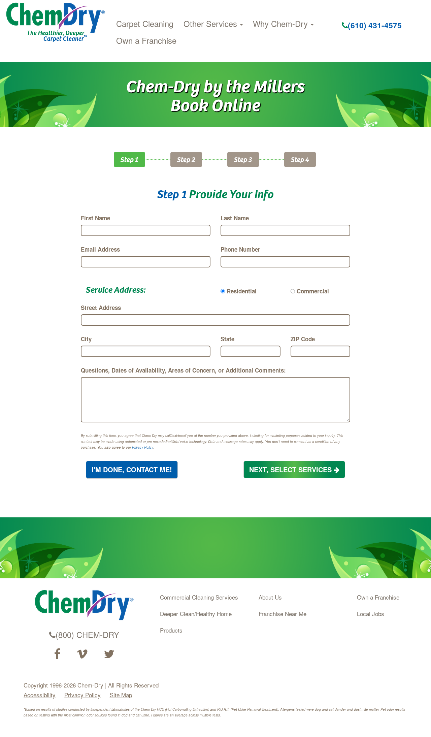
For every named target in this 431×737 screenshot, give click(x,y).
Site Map (121, 695)
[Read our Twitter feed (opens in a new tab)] (109, 654)
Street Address (101, 307)
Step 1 (129, 159)
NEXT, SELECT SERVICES (291, 469)
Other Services (211, 23)
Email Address (100, 249)
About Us (270, 597)
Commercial (313, 291)
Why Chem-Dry (281, 23)
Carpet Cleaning (144, 23)
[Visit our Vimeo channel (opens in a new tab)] (82, 654)
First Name (95, 218)
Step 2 (186, 159)
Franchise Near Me (282, 613)
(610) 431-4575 (375, 25)
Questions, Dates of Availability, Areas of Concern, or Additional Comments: (183, 370)
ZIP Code (303, 339)
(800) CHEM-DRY (87, 634)
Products (171, 630)
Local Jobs (370, 613)
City (86, 339)
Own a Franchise (146, 40)
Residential (242, 291)
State (227, 339)
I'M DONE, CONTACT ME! (132, 469)
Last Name (235, 218)
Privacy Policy (142, 447)
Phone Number (240, 249)
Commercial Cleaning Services (199, 597)
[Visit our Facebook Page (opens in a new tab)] (57, 654)
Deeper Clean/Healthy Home (196, 613)
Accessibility (40, 695)
